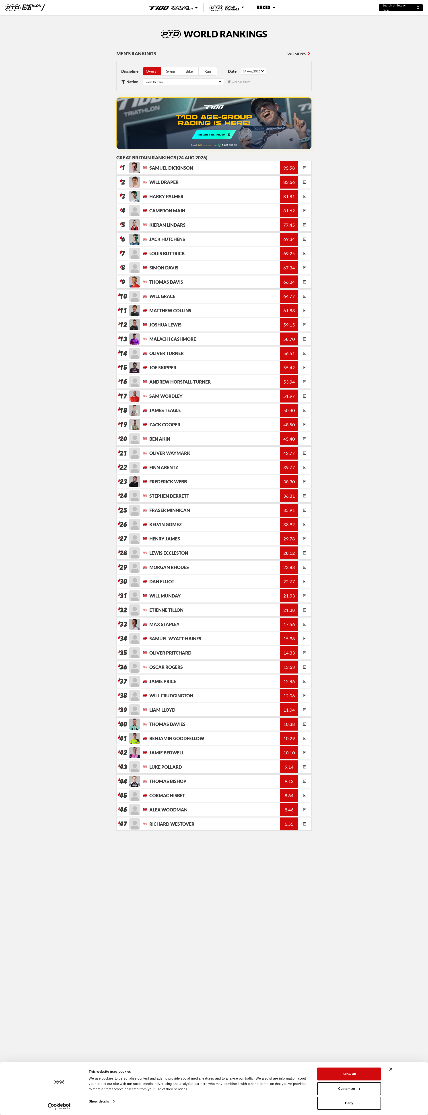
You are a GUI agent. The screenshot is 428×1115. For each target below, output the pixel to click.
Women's (296, 53)
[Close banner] (390, 1069)
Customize (346, 1088)
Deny (349, 1103)
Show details (99, 1101)
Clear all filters (241, 82)
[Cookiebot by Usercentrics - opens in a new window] (59, 1106)
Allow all (349, 1074)
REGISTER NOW (214, 123)
